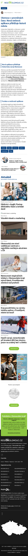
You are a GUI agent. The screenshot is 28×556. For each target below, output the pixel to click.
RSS (22, 461)
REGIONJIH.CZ (4, 474)
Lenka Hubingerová (8, 12)
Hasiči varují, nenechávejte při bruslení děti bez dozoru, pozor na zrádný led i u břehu (14, 340)
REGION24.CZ (18, 485)
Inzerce (2, 461)
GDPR (24, 546)
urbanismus (4, 151)
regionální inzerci (4, 451)
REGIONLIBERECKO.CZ (6, 482)
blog (11, 151)
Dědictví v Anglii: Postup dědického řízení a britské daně (18, 161)
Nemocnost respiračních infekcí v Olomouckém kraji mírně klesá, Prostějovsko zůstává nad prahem (13, 279)
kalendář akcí (15, 447)
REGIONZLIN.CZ (18, 477)
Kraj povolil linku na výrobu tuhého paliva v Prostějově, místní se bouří (13, 310)
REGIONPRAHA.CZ (5, 477)
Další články (13, 348)
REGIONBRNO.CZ (18, 474)
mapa (9, 147)
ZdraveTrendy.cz (4, 507)
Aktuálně (4, 8)
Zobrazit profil (14, 405)
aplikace (22, 147)
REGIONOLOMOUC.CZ (19, 479)
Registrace (12, 461)
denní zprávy (8, 445)
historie (3, 147)
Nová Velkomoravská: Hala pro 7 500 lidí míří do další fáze (10, 169)
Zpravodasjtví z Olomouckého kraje (9, 179)
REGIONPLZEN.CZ (5, 468)
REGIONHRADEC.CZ (5, 485)
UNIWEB (11, 497)
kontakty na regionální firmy (6, 447)
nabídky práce (21, 447)
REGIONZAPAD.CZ (5, 471)
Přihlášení (7, 461)
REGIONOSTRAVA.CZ (19, 482)
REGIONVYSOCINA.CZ (20, 471)
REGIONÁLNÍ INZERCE (14, 433)
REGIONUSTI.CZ (4, 479)
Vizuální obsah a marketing (13, 218)
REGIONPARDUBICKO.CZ (20, 468)
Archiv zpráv (17, 461)
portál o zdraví (11, 506)
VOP (13, 548)
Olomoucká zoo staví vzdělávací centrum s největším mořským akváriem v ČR (14, 247)
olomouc (15, 147)
